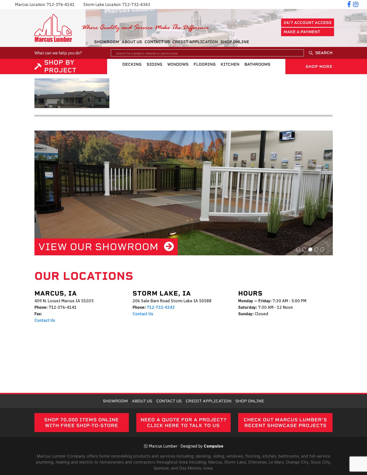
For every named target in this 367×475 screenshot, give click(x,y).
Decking (132, 64)
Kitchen (230, 64)
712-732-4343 (136, 4)
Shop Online (234, 41)
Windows (177, 64)
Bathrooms (257, 64)
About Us (132, 41)
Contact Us (157, 41)
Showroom (106, 41)
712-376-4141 (61, 4)
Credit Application (195, 41)
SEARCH (324, 52)
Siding (154, 64)
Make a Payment (302, 31)
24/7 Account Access (308, 22)
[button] (298, 249)
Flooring (204, 64)
